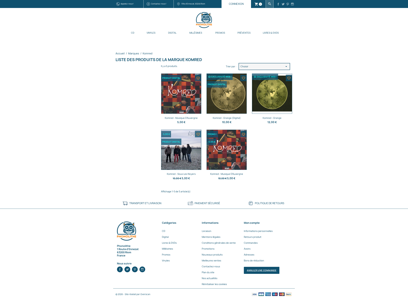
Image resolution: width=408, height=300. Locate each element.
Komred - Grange (272, 117)
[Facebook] (278, 4)
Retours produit (252, 236)
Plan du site (208, 272)
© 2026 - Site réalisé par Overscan (133, 294)
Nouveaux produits (212, 254)
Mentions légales (211, 236)
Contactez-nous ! (158, 4)
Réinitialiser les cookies (214, 284)
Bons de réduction (254, 260)
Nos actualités (209, 278)
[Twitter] (283, 4)
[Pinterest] (287, 4)
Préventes (244, 32)
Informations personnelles (258, 231)
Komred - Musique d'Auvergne (181, 117)
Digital (172, 32)
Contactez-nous (211, 266)
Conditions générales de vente (219, 242)
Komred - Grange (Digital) (227, 117)
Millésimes (195, 32)
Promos (220, 32)
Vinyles (151, 32)
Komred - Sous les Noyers (181, 173)
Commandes (251, 242)
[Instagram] (292, 4)
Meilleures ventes (211, 260)
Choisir (264, 66)
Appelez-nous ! (127, 4)
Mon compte (252, 223)
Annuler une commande (261, 270)
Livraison (206, 231)
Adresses (249, 254)
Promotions (208, 248)
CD (132, 32)
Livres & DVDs (271, 32)
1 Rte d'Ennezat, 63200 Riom (193, 4)
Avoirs (247, 248)
